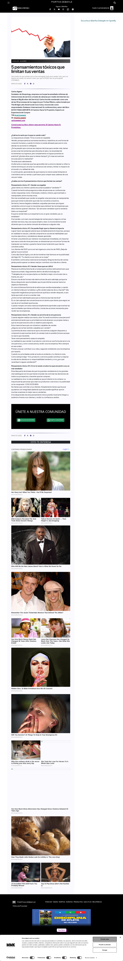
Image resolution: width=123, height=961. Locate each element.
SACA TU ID (88, 902)
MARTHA (62, 902)
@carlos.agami (20, 118)
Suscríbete (61, 930)
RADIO (55, 902)
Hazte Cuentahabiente (101, 8)
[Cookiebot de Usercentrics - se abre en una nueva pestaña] (11, 958)
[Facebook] (25, 84)
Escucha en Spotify (27, 420)
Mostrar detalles (90, 957)
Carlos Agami (19, 61)
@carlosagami (20, 115)
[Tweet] (27, 84)
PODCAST (48, 902)
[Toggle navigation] (8, 2)
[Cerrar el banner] (120, 937)
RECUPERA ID (97, 902)
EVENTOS (69, 902)
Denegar (104, 950)
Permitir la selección (105, 944)
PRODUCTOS (78, 902)
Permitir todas (105, 939)
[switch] (48, 957)
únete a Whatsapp (56, 420)
